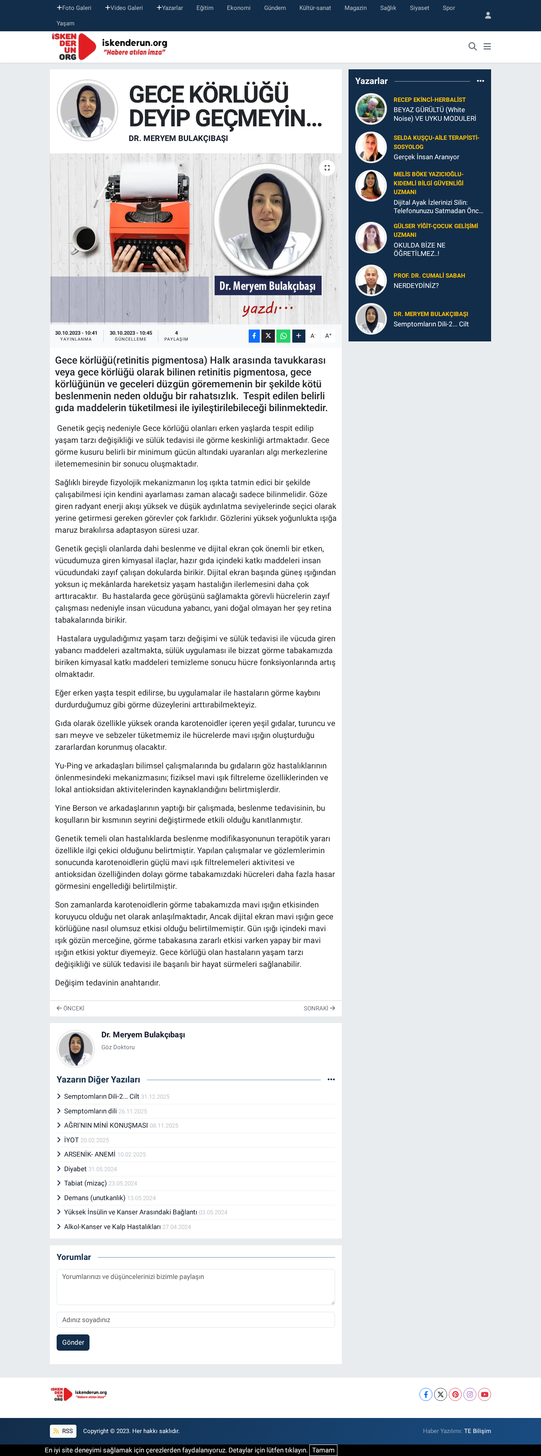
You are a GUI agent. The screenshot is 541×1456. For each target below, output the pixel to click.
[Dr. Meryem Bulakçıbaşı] (88, 110)
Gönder (73, 1342)
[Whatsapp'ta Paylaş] (283, 336)
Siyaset (419, 7)
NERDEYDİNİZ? (416, 286)
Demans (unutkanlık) (95, 1198)
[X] (440, 1394)
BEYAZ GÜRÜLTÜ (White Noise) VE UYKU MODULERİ (435, 114)
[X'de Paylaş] (268, 336)
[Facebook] (425, 1394)
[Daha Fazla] (298, 336)
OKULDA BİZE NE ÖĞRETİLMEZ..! (420, 249)
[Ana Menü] (487, 47)
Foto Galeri (76, 7)
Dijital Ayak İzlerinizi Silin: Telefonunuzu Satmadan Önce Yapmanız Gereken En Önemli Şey (438, 206)
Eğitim (204, 7)
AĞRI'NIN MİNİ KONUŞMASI (107, 1125)
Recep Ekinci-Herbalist (430, 99)
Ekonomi (239, 7)
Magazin (356, 7)
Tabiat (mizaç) (86, 1183)
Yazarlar (172, 7)
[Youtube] (484, 1394)
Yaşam (65, 23)
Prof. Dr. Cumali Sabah (429, 275)
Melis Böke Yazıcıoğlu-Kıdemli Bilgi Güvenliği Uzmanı (429, 183)
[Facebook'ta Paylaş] (254, 336)
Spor (449, 7)
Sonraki (317, 1008)
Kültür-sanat (315, 7)
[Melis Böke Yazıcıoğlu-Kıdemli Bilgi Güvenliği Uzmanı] (371, 185)
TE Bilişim (477, 1431)
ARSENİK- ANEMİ (90, 1154)
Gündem (275, 7)
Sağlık (388, 7)
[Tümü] (480, 81)
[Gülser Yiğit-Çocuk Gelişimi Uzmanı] (371, 237)
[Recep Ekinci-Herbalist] (371, 108)
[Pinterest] (455, 1394)
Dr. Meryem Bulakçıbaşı (178, 138)
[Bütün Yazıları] (331, 1080)
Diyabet (76, 1169)
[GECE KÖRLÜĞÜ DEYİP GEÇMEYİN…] (196, 238)
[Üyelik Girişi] (484, 15)
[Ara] (472, 47)
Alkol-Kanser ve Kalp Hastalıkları (113, 1227)
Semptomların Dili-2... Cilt (102, 1096)
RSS (67, 1431)
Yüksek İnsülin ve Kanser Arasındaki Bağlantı (131, 1212)
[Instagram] (469, 1394)
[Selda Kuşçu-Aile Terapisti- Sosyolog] (371, 147)
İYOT (72, 1140)
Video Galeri (126, 7)
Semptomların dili (91, 1111)
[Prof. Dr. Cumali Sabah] (371, 280)
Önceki (73, 1008)
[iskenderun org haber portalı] (111, 46)
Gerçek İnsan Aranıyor (426, 157)
